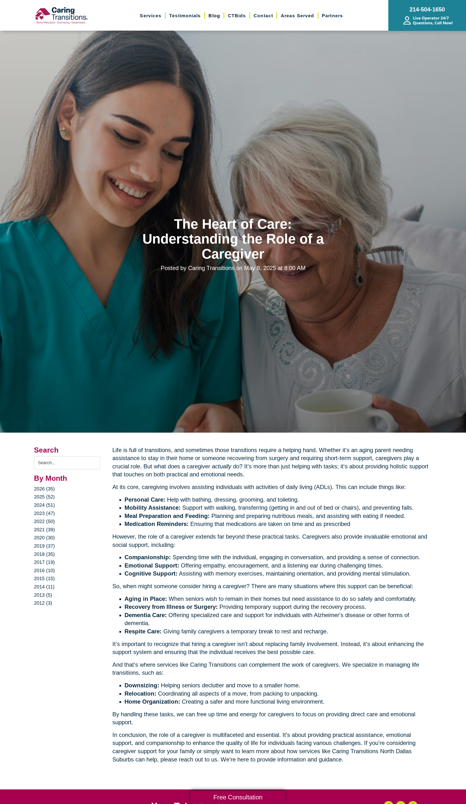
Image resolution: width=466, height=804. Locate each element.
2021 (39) (44, 529)
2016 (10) (44, 570)
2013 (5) (43, 595)
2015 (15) (44, 578)
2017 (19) (44, 562)
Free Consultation (237, 797)
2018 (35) (44, 554)
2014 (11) (44, 586)
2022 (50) (44, 521)
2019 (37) (44, 546)
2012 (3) (43, 603)
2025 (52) (44, 496)
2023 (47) (44, 513)
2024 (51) (44, 505)
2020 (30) (44, 537)
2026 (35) (44, 488)
